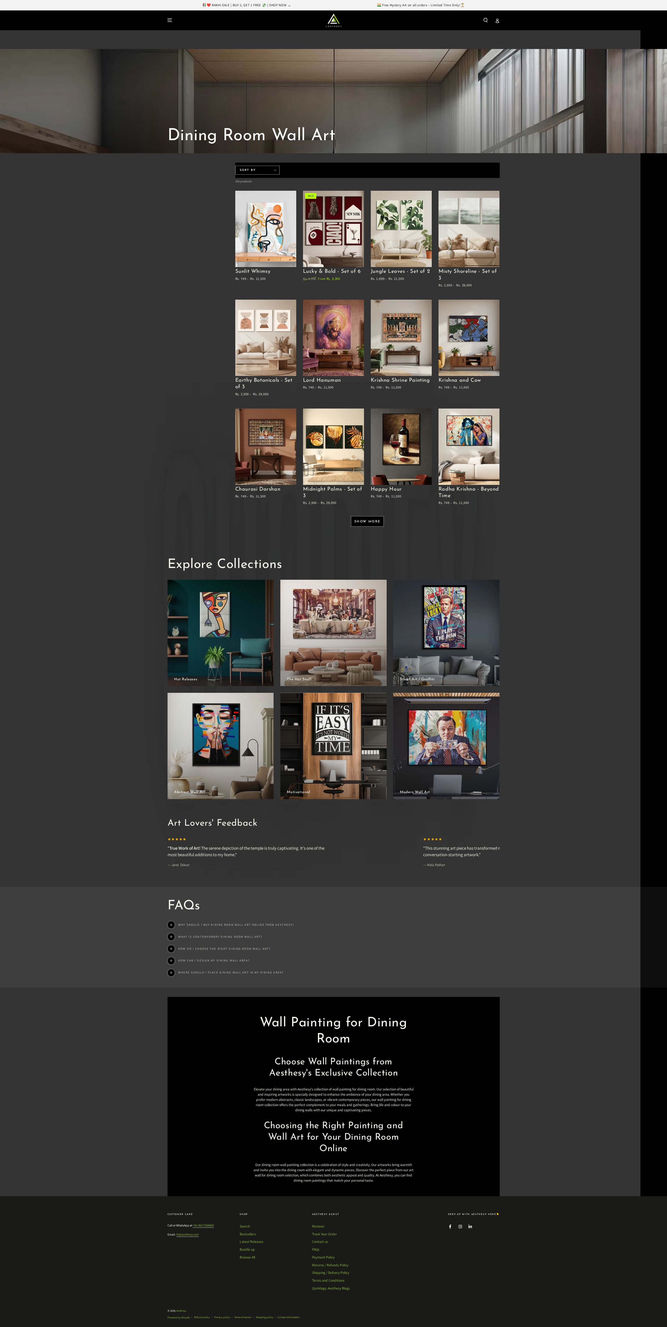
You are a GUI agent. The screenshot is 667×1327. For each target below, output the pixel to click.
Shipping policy (264, 1317)
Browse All (247, 1257)
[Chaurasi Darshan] (266, 447)
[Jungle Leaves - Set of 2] (401, 229)
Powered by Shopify (179, 1317)
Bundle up (247, 1249)
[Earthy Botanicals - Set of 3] (266, 338)
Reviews (318, 1226)
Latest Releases (251, 1241)
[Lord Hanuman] (333, 338)
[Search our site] (485, 20)
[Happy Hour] (401, 447)
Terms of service (242, 1317)
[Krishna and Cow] (469, 338)
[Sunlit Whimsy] (266, 229)
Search (245, 1226)
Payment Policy (323, 1257)
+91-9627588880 (203, 1225)
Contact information (288, 1317)
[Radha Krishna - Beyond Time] (469, 447)
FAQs (315, 1249)
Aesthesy (181, 1310)
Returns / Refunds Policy (330, 1265)
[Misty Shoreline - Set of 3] (469, 229)
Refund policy (202, 1317)
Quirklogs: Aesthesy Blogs (331, 1288)
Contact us (320, 1241)
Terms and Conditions (328, 1280)
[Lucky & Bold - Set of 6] (333, 229)
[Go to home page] (334, 20)
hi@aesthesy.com (187, 1234)
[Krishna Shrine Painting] (401, 338)
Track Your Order (324, 1234)
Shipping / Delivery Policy (330, 1272)
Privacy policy (222, 1317)
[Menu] (170, 20)
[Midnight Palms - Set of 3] (333, 447)
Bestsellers (248, 1234)
